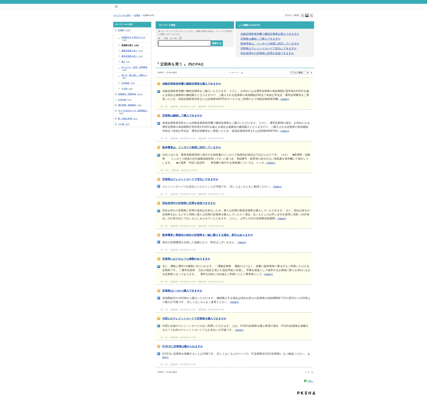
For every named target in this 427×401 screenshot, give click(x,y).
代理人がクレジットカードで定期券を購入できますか (194, 318)
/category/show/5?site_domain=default (115, 105)
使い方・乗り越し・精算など (134, 76)
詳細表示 (285, 99)
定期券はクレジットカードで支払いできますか (269, 48)
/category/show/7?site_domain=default (115, 118)
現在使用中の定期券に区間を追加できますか (267, 53)
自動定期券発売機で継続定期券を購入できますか (270, 34)
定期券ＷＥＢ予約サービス (133, 38)
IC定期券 (128, 83)
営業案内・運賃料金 (130, 94)
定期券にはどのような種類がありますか (186, 258)
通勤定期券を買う (132, 51)
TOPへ (311, 381)
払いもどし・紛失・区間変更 (134, 68)
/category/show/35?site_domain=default (115, 124)
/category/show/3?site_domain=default (115, 94)
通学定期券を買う (132, 56)
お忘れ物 (125, 99)
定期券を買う (130, 45)
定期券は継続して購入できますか (261, 38)
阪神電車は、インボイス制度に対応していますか (270, 43)
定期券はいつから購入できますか (182, 290)
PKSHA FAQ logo (306, 393)
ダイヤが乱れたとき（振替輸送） (133, 111)
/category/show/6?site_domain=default (115, 110)
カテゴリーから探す (122, 15)
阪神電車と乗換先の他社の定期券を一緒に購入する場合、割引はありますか (207, 235)
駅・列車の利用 (128, 118)
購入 (125, 62)
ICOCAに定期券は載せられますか (182, 346)
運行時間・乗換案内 (130, 105)
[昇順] (311, 71)
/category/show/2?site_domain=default (115, 30)
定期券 (137, 15)
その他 (127, 88)
